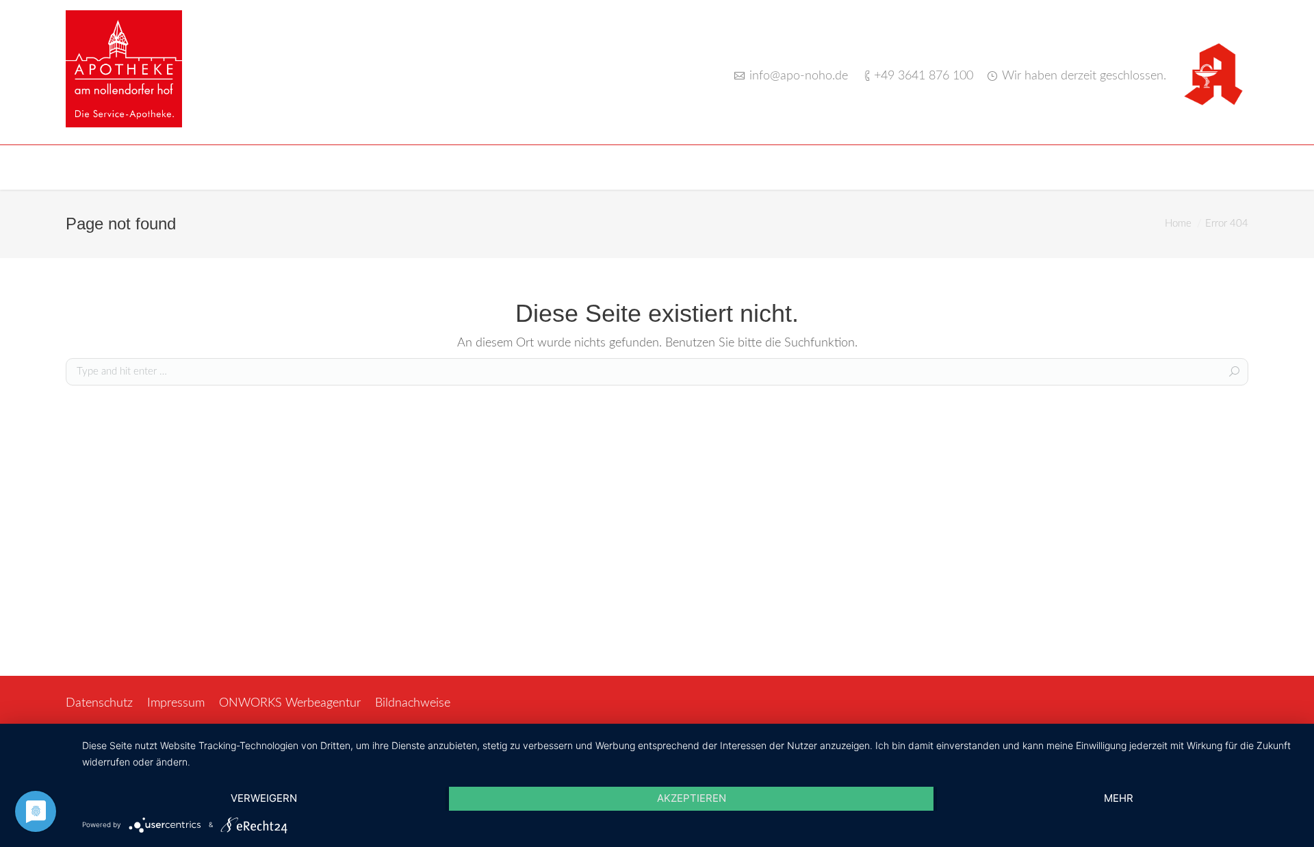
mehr (1118, 798)
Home (1178, 223)
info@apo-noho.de (798, 76)
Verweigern (264, 798)
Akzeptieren (691, 798)
